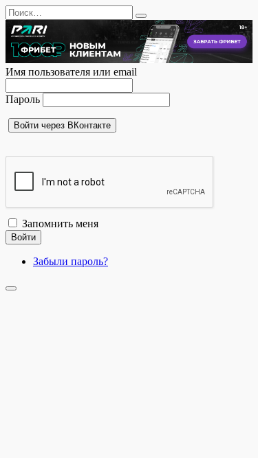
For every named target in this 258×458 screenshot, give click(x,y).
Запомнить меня (60, 223)
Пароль (23, 99)
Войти (23, 237)
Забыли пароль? (70, 261)
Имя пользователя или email (71, 72)
